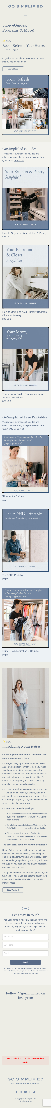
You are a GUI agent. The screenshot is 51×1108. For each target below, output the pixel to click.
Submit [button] (26, 962)
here (42, 157)
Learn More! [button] (13, 69)
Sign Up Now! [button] (13, 890)
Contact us (19, 160)
